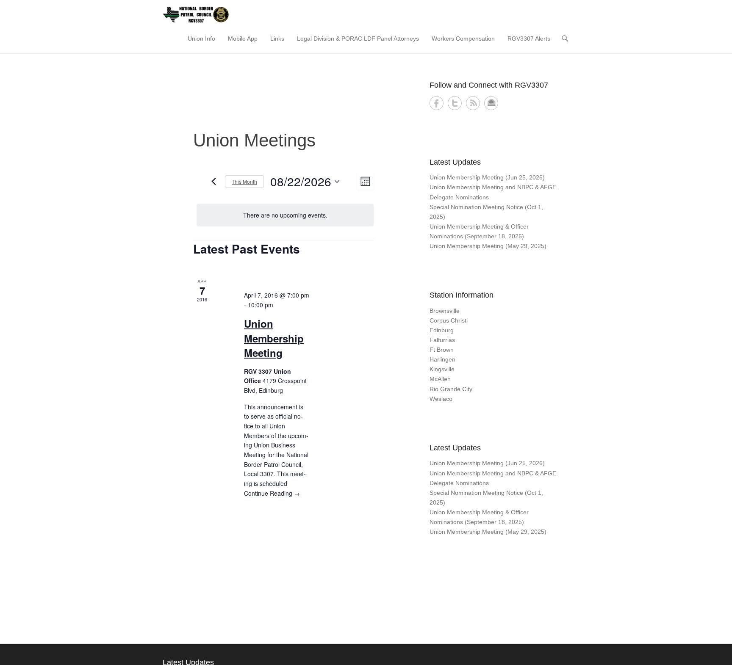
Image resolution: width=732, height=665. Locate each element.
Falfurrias (442, 340)
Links (277, 38)
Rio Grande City (451, 389)
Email (491, 103)
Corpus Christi (449, 320)
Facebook (437, 103)
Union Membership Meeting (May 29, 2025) (488, 246)
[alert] (285, 215)
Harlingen (442, 359)
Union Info (201, 38)
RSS (473, 103)
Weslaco (441, 398)
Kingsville (442, 369)
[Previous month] (213, 182)
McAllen (440, 378)
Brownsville (445, 310)
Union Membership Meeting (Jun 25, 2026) (487, 177)
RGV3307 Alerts (528, 38)
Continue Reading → (272, 493)
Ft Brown (442, 349)
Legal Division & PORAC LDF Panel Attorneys (358, 38)
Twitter (455, 103)
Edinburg (442, 330)
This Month (244, 181)
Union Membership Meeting (274, 337)
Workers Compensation (463, 38)
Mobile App (243, 38)
